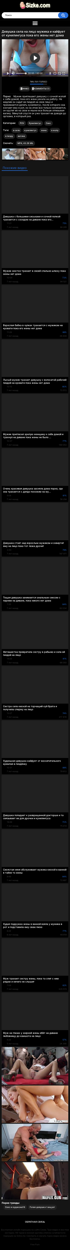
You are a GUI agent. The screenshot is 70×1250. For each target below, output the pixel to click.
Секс (48, 123)
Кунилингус (35, 123)
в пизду (9, 136)
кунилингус (30, 130)
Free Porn (35, 1244)
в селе (16, 130)
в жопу (55, 130)
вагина (21, 136)
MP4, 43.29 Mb (25, 143)
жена (44, 130)
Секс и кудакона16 (15, 1207)
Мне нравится (22, 82)
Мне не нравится (26, 82)
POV (22, 123)
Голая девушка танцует (42, 1207)
